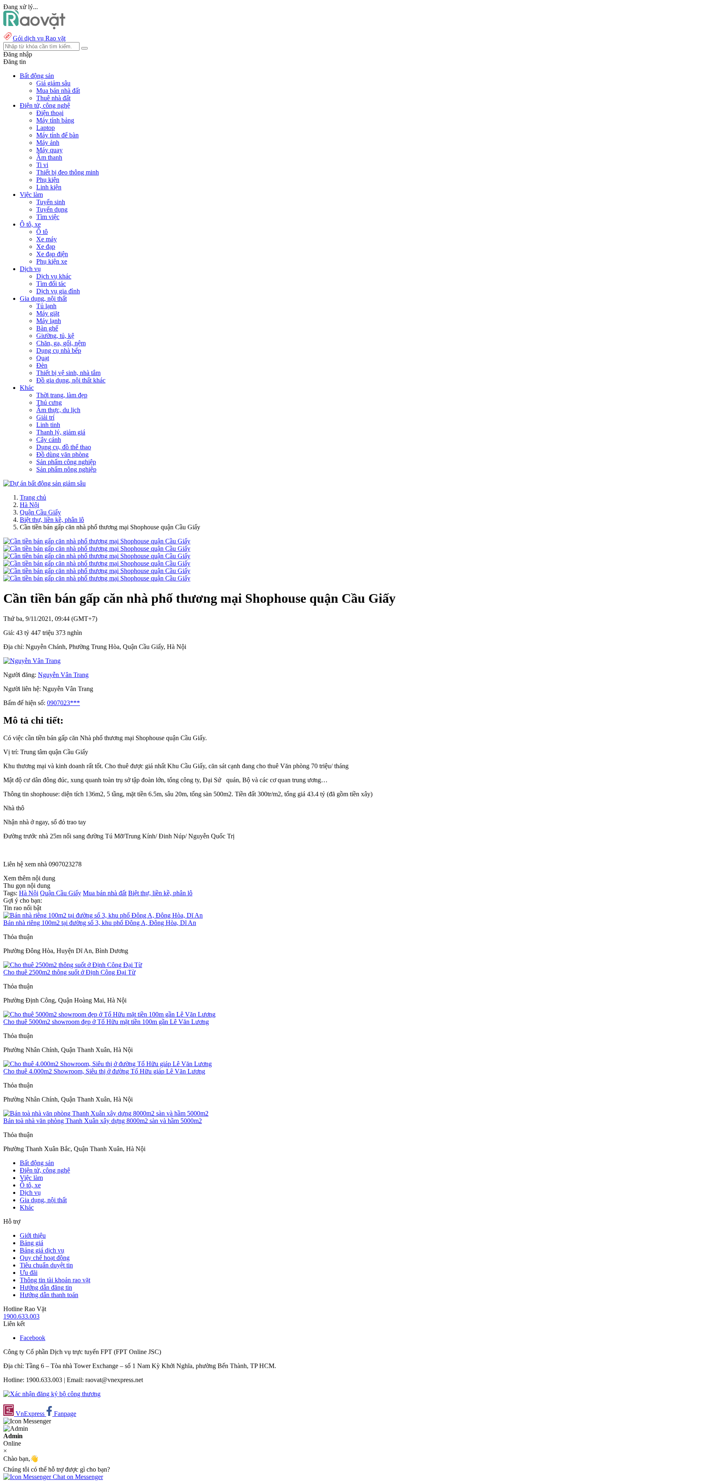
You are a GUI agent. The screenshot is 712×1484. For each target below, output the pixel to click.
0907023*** (63, 702)
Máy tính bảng (55, 120)
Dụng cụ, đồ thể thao (63, 447)
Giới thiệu (33, 1235)
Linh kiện (48, 187)
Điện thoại (49, 112)
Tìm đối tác (51, 283)
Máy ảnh (47, 142)
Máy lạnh (48, 320)
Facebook (32, 1337)
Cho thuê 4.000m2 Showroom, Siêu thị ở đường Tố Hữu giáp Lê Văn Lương (104, 1071)
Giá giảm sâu (53, 83)
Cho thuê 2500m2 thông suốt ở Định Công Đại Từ (69, 972)
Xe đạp (45, 246)
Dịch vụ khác (53, 276)
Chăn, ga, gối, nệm (61, 343)
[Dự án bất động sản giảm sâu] (44, 483)
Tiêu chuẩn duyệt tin (46, 1265)
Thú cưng (49, 402)
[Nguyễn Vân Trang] (32, 660)
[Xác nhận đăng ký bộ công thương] (52, 1393)
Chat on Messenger (77, 1476)
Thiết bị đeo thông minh (67, 172)
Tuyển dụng (52, 209)
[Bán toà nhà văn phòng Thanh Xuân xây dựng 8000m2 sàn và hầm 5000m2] (105, 1113)
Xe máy (46, 239)
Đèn (41, 365)
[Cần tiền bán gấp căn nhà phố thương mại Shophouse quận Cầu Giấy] (96, 541)
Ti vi (42, 164)
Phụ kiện (47, 179)
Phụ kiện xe (51, 261)
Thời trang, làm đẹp (61, 395)
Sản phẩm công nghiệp (66, 461)
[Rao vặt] (34, 27)
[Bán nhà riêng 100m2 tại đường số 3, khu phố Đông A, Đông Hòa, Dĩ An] (103, 915)
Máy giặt (47, 313)
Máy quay (49, 149)
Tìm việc (47, 216)
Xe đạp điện (52, 253)
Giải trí (45, 417)
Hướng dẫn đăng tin (46, 1287)
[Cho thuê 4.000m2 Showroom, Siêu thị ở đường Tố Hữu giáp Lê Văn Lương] (107, 1063)
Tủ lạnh (46, 305)
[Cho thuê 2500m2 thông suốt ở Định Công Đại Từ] (72, 964)
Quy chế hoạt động (45, 1257)
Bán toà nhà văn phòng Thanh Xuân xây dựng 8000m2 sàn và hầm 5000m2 (102, 1120)
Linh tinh (48, 424)
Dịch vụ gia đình (58, 291)
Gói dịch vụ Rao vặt (39, 38)
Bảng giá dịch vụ (42, 1250)
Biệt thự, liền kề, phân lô (52, 519)
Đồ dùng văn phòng (62, 454)
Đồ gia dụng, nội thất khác (70, 380)
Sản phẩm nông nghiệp (66, 469)
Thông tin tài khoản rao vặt (55, 1279)
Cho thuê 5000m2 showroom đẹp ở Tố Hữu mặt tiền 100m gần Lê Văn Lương (106, 1021)
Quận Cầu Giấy (40, 512)
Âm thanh (49, 157)
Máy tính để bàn (57, 135)
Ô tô (42, 231)
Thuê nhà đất (53, 97)
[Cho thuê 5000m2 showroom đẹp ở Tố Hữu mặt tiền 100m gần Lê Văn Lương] (109, 1014)
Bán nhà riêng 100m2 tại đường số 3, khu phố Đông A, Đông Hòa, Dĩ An (99, 922)
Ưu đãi (28, 1272)
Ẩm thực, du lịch (58, 409)
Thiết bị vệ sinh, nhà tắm (68, 372)
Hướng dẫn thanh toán (49, 1294)
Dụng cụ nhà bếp (58, 350)
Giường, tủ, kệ (55, 335)
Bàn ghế (47, 328)
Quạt (42, 357)
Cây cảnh (48, 439)
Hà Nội (29, 504)
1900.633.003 (21, 1316)
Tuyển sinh (50, 201)
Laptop (45, 127)
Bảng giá (31, 1242)
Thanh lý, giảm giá (60, 432)
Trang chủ (33, 497)
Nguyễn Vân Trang (63, 674)
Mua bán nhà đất (58, 90)
